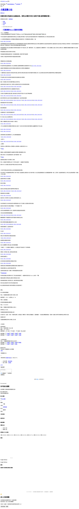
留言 (10, 357)
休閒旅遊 (11, 19)
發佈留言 (2, 374)
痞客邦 (7, 357)
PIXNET (30, 491)
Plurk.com (11, 457)
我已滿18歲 (3, 506)
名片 (4, 24)
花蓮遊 (9, 362)
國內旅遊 (10, 361)
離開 (7, 506)
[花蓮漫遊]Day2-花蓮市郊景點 (13, 30)
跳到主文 (2, 13)
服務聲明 (51, 491)
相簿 (4, 21)
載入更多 (2, 367)
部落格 (4, 23)
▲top (1, 364)
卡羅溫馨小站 (6, 9)
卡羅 (1, 350)
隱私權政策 (46, 491)
